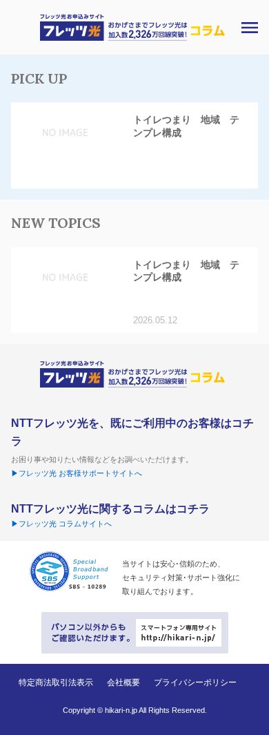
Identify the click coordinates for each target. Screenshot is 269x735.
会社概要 (123, 682)
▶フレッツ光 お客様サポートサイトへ (76, 473)
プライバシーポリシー (195, 682)
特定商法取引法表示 (56, 682)
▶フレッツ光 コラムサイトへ (61, 523)
